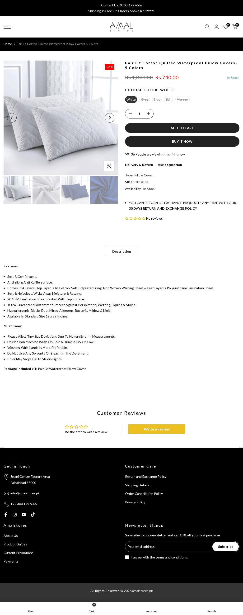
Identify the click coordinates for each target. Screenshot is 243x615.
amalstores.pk (142, 591)
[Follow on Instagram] (15, 514)
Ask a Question (170, 165)
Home (8, 44)
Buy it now (182, 141)
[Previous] (12, 118)
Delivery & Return (139, 165)
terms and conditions (171, 557)
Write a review (157, 429)
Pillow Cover (143, 175)
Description (121, 251)
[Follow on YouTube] (24, 514)
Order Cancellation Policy (144, 494)
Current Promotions (18, 553)
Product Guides (15, 544)
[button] (135, 218)
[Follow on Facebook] (6, 514)
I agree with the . (159, 557)
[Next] (109, 118)
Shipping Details (137, 485)
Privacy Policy (135, 502)
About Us (11, 536)
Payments (11, 561)
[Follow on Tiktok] (33, 514)
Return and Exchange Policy (145, 476)
